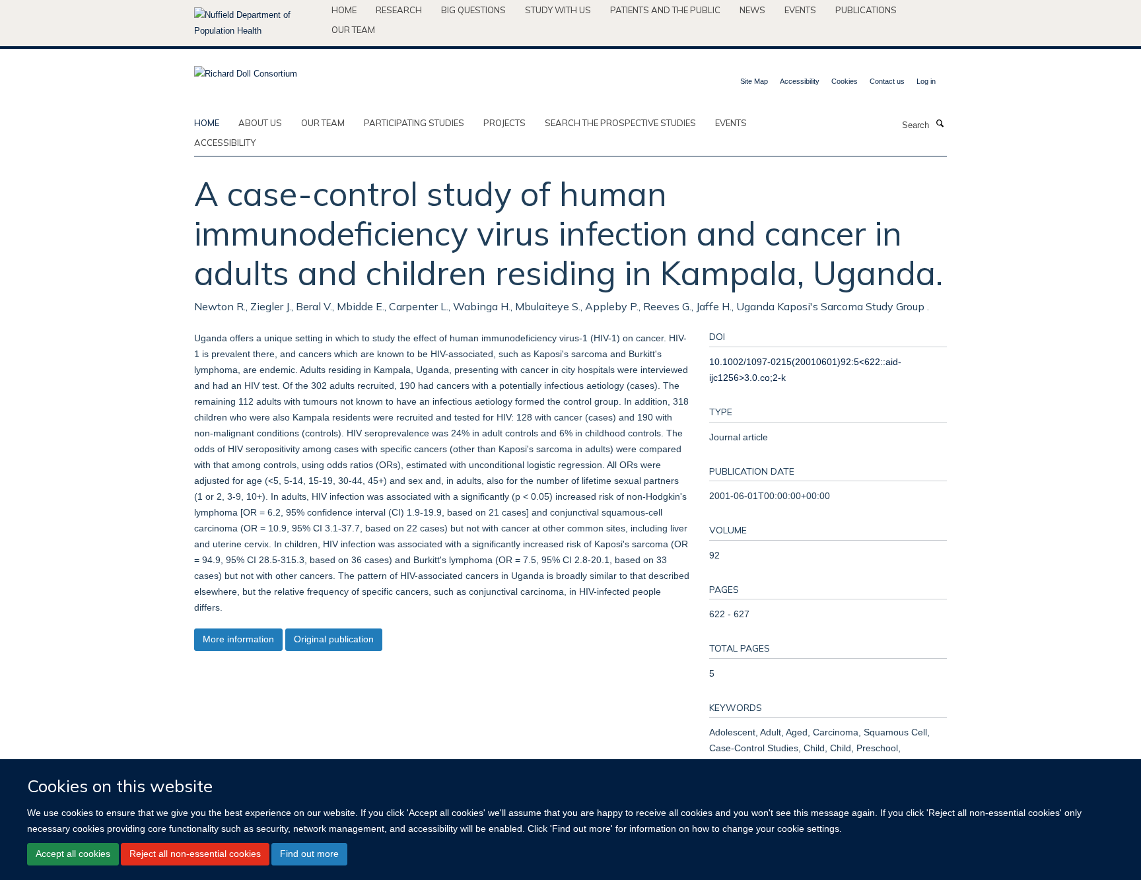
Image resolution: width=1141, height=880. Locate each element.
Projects (504, 123)
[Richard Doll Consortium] (245, 70)
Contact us (887, 81)
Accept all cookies (73, 853)
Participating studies (414, 123)
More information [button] (238, 639)
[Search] (939, 124)
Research (399, 10)
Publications (866, 10)
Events (800, 10)
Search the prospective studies (620, 123)
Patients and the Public (665, 10)
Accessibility (799, 81)
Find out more (309, 853)
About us (260, 123)
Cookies (844, 81)
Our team (353, 29)
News (752, 10)
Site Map (754, 81)
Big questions (473, 10)
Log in (926, 81)
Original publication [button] (334, 639)
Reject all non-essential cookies (195, 853)
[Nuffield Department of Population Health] (258, 23)
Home (344, 10)
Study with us (558, 10)
